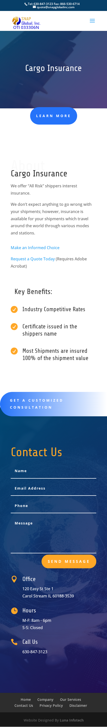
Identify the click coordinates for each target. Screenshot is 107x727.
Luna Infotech (72, 720)
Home (26, 699)
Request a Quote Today (33, 259)
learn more (53, 115)
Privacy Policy (51, 705)
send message (69, 561)
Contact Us (23, 705)
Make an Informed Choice (35, 247)
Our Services (70, 699)
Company (45, 699)
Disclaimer (78, 705)
